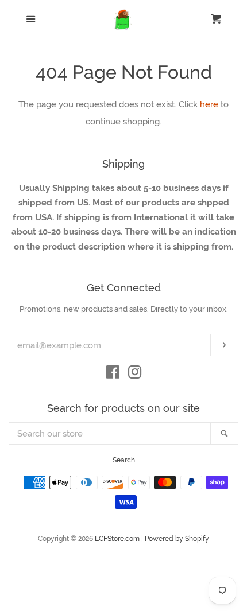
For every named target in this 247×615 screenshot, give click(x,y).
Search (124, 460)
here (209, 104)
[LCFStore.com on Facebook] (113, 374)
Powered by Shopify (177, 539)
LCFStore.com (117, 539)
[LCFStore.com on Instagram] (135, 374)
